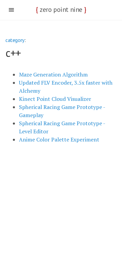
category (14, 40)
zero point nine (61, 9)
